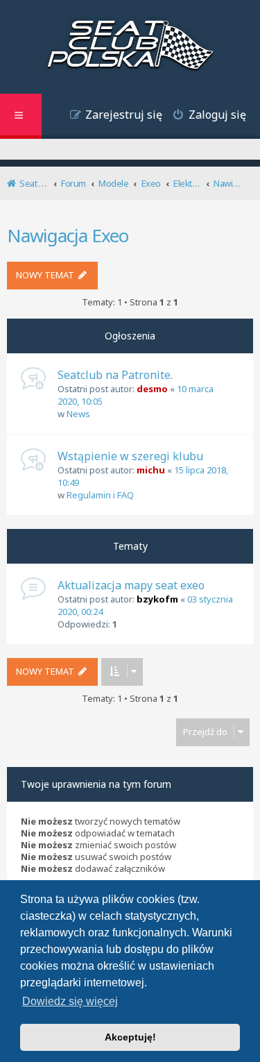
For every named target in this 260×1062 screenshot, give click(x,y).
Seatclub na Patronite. (115, 374)
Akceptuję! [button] (130, 1037)
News (78, 413)
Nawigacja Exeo (67, 235)
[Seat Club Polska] (130, 47)
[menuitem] (204, 116)
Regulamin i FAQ (100, 495)
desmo (152, 388)
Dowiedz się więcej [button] (70, 1001)
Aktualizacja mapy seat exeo (131, 585)
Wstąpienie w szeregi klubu (130, 456)
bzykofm (157, 599)
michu (151, 470)
